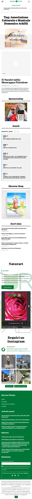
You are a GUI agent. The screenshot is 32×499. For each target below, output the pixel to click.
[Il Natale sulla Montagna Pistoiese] (16, 63)
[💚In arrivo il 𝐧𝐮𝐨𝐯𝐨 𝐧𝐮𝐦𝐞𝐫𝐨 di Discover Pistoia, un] (8, 362)
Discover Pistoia (5, 85)
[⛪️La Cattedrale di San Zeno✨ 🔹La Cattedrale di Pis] (23, 362)
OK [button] (16, 497)
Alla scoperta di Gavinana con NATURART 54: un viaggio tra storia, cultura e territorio (15, 451)
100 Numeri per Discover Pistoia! (12, 439)
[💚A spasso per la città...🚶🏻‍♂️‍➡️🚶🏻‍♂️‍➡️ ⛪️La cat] (8, 377)
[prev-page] (2, 9)
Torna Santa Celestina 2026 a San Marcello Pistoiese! (15, 8)
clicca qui (27, 489)
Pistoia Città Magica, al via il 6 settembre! (13, 234)
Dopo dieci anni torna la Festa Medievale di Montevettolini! (13, 238)
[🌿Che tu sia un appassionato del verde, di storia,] (23, 377)
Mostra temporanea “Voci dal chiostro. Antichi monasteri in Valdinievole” (14, 243)
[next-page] (30, 9)
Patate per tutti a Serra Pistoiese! (11, 248)
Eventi (4, 73)
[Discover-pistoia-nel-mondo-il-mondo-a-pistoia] (16, 1)
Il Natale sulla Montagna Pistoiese (14, 81)
